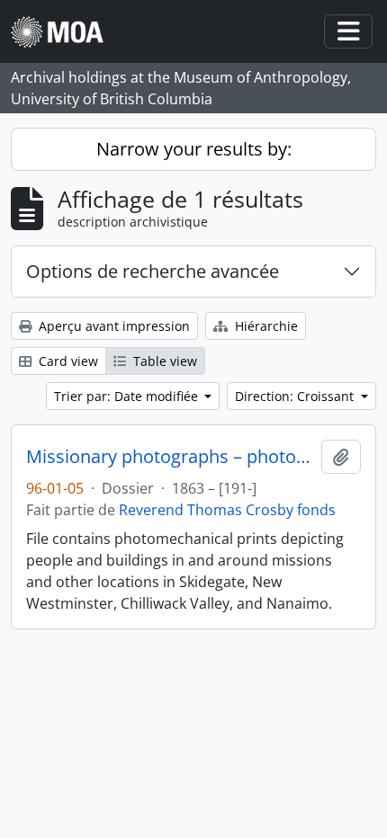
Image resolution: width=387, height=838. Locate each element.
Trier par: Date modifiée (128, 396)
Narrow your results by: (194, 149)
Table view (163, 361)
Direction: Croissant (296, 396)
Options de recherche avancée (152, 271)
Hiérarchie (264, 325)
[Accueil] (64, 32)
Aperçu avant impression (112, 325)
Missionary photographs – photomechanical (170, 457)
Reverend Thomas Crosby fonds (227, 510)
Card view (66, 361)
